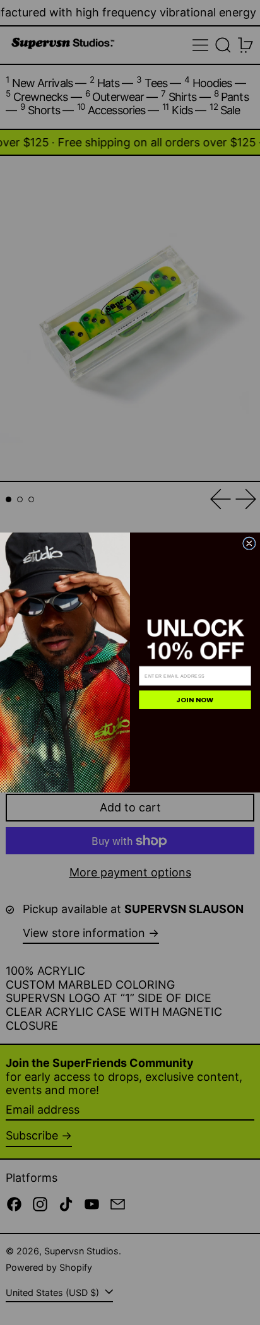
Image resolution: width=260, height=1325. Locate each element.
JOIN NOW (195, 700)
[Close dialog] (249, 543)
